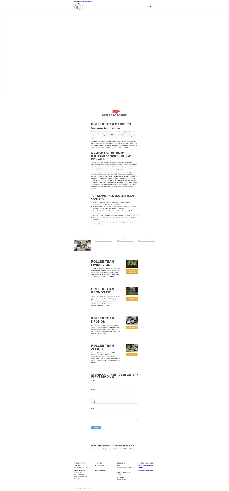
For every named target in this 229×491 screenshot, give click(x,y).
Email (93, 390)
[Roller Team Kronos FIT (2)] (132, 291)
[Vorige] (4, 56)
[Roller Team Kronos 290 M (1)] (125, 245)
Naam (93, 380)
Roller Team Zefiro (102, 347)
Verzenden (96, 427)
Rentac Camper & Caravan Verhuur (125, 449)
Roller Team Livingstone (102, 263)
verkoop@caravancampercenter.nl (104, 467)
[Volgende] (225, 56)
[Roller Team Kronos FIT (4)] (103, 245)
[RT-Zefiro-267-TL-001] (146, 245)
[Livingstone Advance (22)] (82, 245)
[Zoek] (150, 7)
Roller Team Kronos (102, 320)
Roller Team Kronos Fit (102, 290)
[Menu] (154, 6)
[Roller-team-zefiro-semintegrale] (132, 348)
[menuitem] (150, 7)
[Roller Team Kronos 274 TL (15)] (132, 321)
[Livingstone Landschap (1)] (132, 264)
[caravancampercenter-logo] (82, 7)
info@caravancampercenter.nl (85, 1)
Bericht (93, 408)
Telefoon (93, 399)
